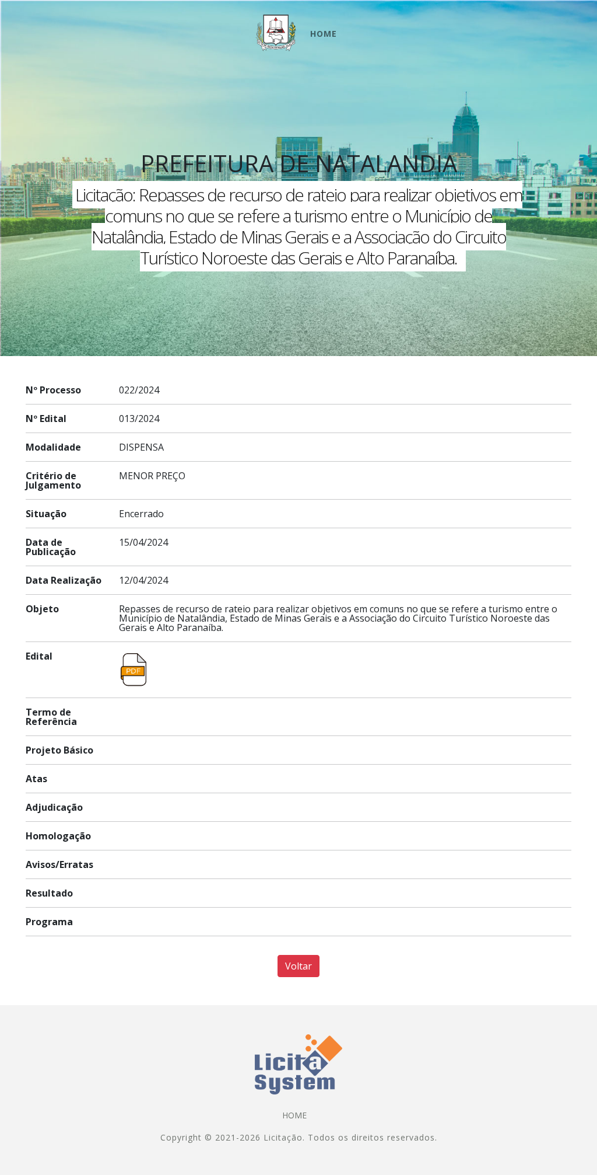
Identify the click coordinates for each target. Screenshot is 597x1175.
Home (323, 33)
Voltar (298, 966)
